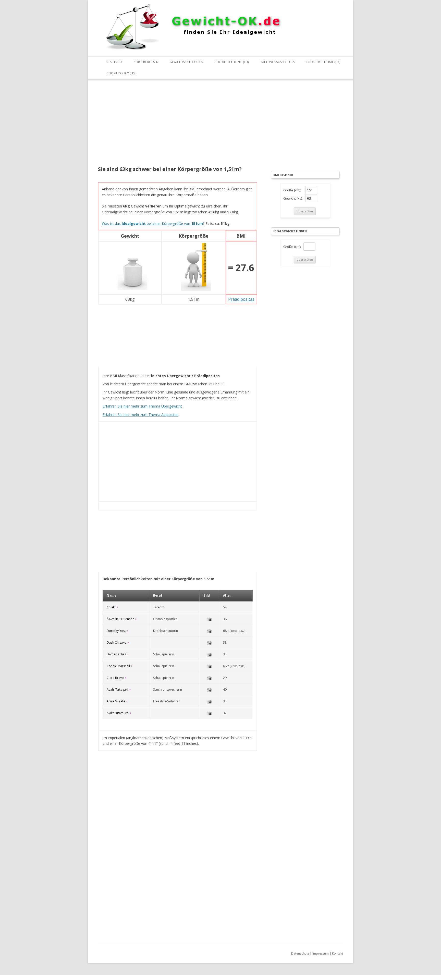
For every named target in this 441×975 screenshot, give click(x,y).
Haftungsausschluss (277, 62)
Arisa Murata (116, 701)
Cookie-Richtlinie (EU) (231, 62)
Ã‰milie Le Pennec (120, 619)
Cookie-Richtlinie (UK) (323, 62)
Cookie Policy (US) (120, 73)
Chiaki (111, 607)
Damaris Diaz (116, 654)
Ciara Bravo (115, 678)
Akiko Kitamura (117, 713)
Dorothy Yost (116, 631)
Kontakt (337, 953)
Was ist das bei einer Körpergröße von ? (153, 223)
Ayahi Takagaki (117, 689)
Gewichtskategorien (186, 62)
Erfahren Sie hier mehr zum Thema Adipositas (140, 414)
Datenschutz (300, 953)
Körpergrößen (146, 62)
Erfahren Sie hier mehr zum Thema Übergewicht (142, 406)
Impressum (320, 953)
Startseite (114, 62)
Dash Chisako (116, 642)
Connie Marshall (118, 666)
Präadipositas (241, 299)
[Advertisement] (177, 126)
